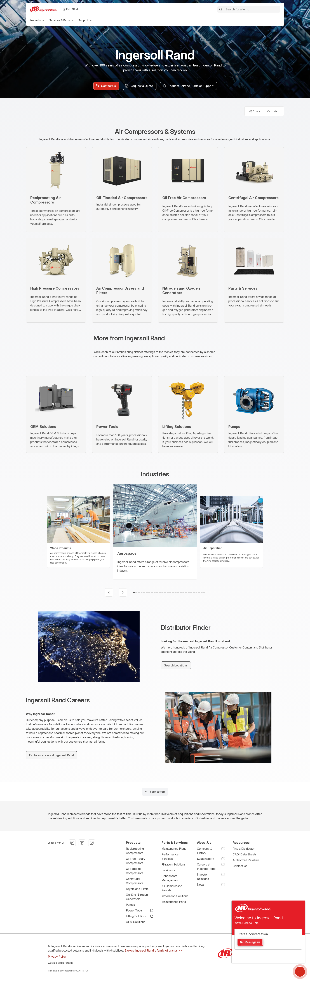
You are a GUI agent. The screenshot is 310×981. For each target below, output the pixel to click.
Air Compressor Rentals (171, 888)
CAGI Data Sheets (245, 854)
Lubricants (168, 870)
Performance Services (170, 856)
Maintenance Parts (173, 902)
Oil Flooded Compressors (134, 871)
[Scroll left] (109, 592)
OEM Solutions (135, 922)
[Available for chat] (300, 972)
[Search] (220, 9)
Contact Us (240, 866)
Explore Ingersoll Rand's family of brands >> (153, 950)
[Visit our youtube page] (82, 842)
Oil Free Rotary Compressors (135, 861)
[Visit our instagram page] (91, 842)
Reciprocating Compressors (135, 851)
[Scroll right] (123, 592)
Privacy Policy (57, 956)
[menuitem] (37, 20)
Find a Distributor (244, 848)
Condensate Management (170, 878)
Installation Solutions (174, 896)
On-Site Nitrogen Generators (137, 897)
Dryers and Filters (137, 889)
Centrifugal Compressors (134, 881)
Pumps (130, 904)
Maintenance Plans (173, 848)
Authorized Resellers (246, 860)
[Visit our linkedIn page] (72, 842)
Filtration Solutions (173, 864)
